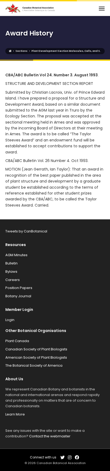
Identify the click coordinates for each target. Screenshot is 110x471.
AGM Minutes (16, 255)
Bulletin (11, 263)
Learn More (15, 414)
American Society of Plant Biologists (36, 357)
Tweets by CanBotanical (26, 231)
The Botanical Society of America (33, 365)
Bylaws (11, 271)
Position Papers (18, 287)
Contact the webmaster (49, 436)
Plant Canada (17, 340)
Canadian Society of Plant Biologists (36, 349)
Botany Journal (18, 296)
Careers (12, 279)
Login (9, 319)
